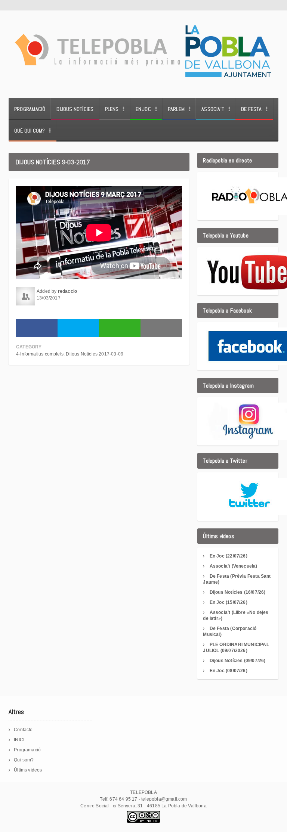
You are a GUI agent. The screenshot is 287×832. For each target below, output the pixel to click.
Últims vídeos (28, 770)
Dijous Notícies (74, 109)
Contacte (23, 729)
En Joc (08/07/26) (228, 670)
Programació (29, 109)
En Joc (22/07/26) (228, 556)
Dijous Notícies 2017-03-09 (94, 354)
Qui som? (24, 760)
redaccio (67, 291)
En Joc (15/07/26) (228, 602)
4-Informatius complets (40, 354)
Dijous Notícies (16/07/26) (238, 592)
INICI (19, 739)
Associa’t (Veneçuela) (233, 566)
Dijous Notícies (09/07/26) (238, 660)
